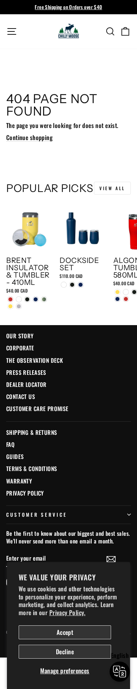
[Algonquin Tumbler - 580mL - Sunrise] (117, 292)
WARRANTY (19, 481)
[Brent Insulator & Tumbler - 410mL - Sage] (44, 299)
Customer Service (36, 514)
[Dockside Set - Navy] (80, 284)
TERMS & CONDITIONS (31, 468)
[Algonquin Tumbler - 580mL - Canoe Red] (126, 299)
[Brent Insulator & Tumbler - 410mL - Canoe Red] (10, 299)
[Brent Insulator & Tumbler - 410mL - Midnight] (27, 299)
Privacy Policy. (67, 612)
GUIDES (15, 456)
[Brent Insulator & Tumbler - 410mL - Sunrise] (10, 306)
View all (112, 188)
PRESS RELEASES (26, 372)
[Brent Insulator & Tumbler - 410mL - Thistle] (19, 306)
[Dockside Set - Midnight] (72, 284)
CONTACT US (20, 396)
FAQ (10, 444)
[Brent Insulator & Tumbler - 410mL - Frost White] (19, 299)
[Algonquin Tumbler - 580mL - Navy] (117, 299)
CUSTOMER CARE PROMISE (37, 408)
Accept (65, 632)
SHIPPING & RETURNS (31, 432)
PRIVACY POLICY (25, 493)
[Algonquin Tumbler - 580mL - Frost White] (126, 292)
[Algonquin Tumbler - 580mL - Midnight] (134, 292)
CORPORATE (20, 348)
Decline (65, 651)
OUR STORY (20, 336)
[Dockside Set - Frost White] (63, 284)
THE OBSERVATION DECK (34, 360)
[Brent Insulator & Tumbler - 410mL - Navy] (35, 299)
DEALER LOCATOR (26, 384)
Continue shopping (29, 137)
